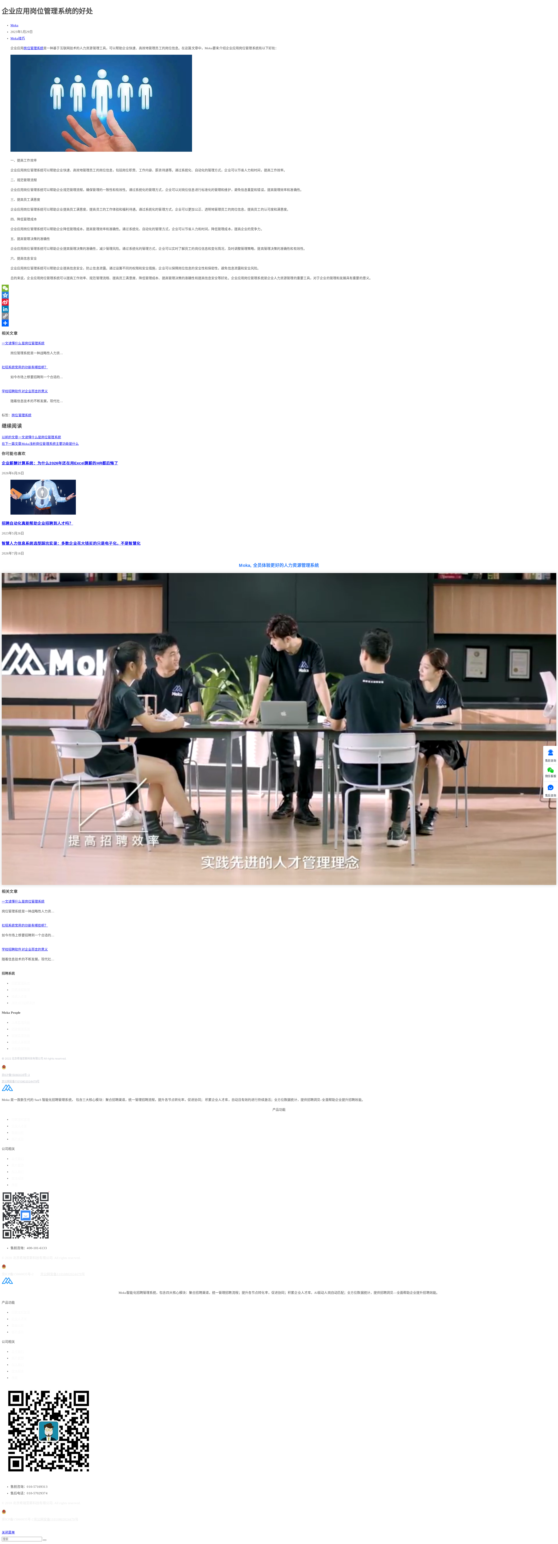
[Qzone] (279, 295)
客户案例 (18, 1165)
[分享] (279, 323)
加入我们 (18, 1171)
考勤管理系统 (21, 1048)
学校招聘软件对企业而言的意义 (25, 391)
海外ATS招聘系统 (23, 1003)
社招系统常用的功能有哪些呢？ (25, 367)
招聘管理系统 (21, 983)
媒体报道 (18, 1178)
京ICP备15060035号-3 (16, 1074)
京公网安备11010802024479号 (20, 1081)
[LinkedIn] (279, 309)
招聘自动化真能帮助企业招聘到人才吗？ (37, 523)
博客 (15, 1185)
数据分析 (18, 1132)
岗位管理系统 (33, 48)
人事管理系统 (21, 1022)
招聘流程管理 (21, 989)
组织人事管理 (21, 1042)
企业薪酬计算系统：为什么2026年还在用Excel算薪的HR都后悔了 (60, 463)
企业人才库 (19, 1126)
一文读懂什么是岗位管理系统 (23, 343)
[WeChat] (279, 288)
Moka (14, 25)
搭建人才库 (19, 996)
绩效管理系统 (21, 1029)
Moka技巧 (17, 38)
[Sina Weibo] (279, 302)
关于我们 (18, 1158)
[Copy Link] (279, 316)
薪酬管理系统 (21, 1035)
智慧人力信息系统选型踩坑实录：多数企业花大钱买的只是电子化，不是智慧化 (71, 543)
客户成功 (18, 1139)
